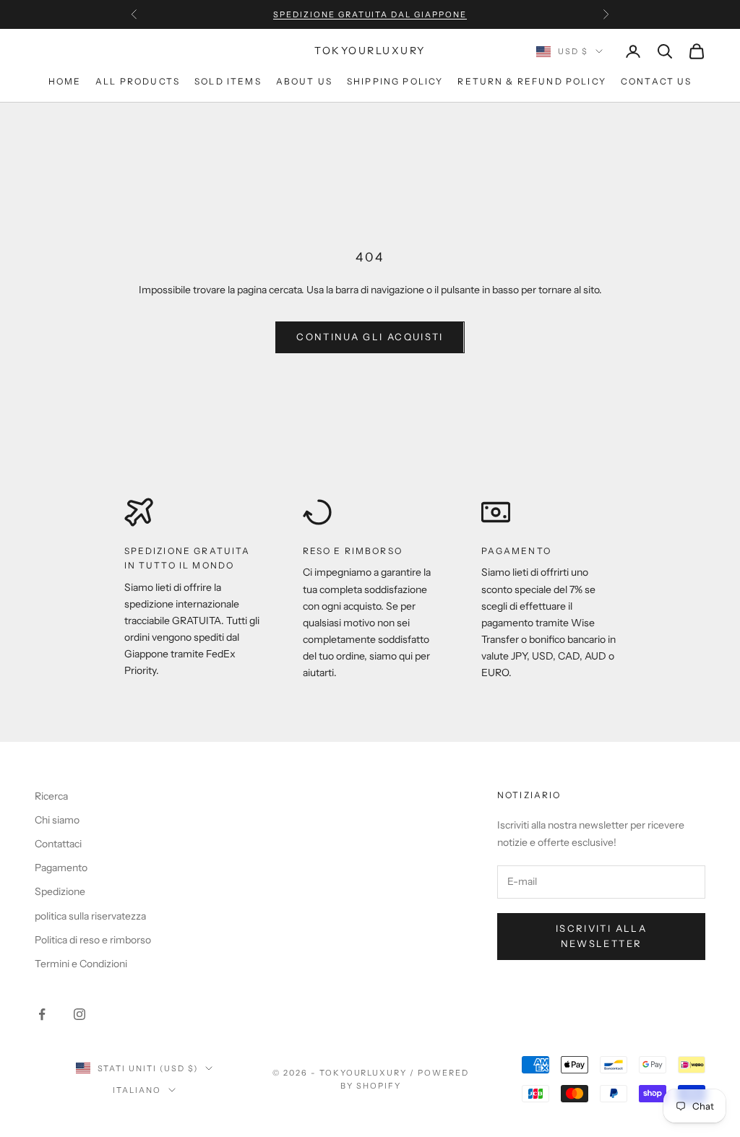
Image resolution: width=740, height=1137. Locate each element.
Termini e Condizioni (81, 963)
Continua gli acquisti (369, 336)
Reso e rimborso (353, 550)
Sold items (228, 81)
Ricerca (51, 796)
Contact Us (656, 81)
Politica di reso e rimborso (93, 939)
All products (137, 81)
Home (65, 81)
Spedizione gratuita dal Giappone (370, 14)
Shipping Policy (395, 81)
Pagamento (516, 550)
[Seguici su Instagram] (79, 1014)
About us (304, 81)
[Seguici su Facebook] (42, 1014)
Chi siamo (57, 819)
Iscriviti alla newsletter (601, 935)
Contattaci (58, 843)
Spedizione (60, 891)
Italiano (137, 1090)
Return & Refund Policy (531, 81)
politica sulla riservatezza (90, 915)
